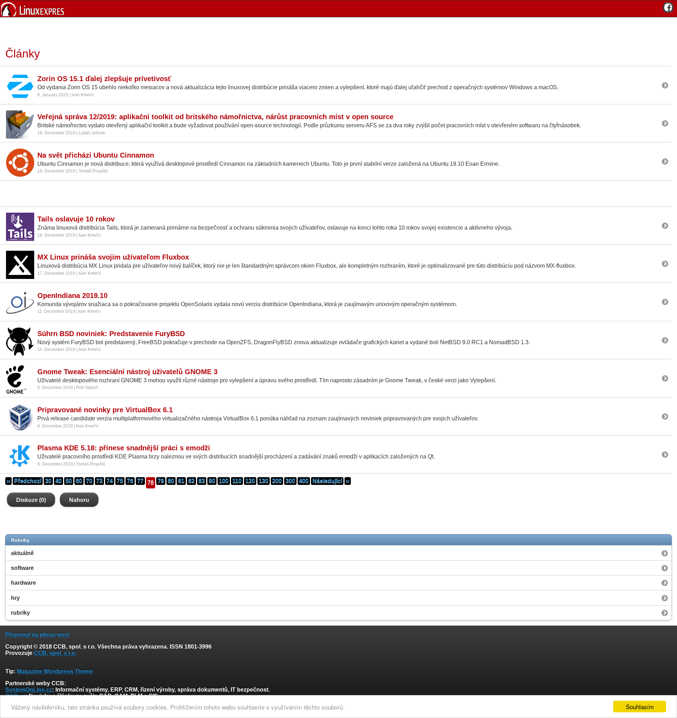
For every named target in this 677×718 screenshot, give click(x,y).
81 (181, 481)
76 (130, 481)
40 (58, 481)
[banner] (338, 8)
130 (263, 481)
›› (347, 481)
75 (120, 481)
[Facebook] (668, 7)
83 (202, 481)
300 (290, 481)
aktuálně (22, 553)
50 (69, 481)
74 (109, 481)
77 (140, 481)
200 (277, 481)
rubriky (20, 613)
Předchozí (27, 481)
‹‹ (8, 481)
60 (79, 481)
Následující (327, 481)
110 (237, 481)
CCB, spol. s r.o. (55, 653)
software (22, 568)
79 (161, 481)
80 (171, 481)
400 (304, 481)
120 (250, 481)
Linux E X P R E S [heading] (338, 8)
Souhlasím (640, 706)
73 (99, 481)
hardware (23, 583)
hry (15, 598)
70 (89, 481)
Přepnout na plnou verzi (37, 635)
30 (48, 481)
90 (212, 481)
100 (223, 481)
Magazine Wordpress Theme (55, 671)
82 (191, 481)
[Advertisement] (336, 31)
